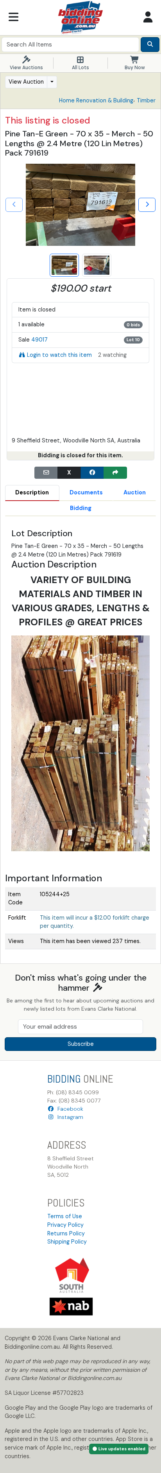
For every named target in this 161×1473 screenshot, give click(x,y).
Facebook (68, 1108)
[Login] (147, 17)
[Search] (150, 44)
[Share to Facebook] (92, 473)
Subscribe (81, 1043)
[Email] (46, 473)
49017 (39, 339)
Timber (146, 100)
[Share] (115, 473)
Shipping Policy (67, 1241)
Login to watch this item (59, 354)
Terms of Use (64, 1216)
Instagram (68, 1116)
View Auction (26, 81)
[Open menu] (13, 17)
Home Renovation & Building (96, 100)
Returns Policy (66, 1233)
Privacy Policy (65, 1224)
